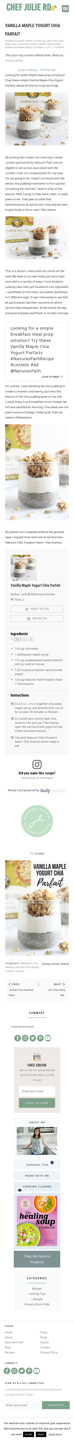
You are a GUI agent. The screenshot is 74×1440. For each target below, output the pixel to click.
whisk (32, 704)
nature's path (23, 967)
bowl (23, 704)
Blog (8, 1347)
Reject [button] (41, 1434)
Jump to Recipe (28, 70)
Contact (45, 1347)
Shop (43, 1337)
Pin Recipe (39, 618)
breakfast (26, 963)
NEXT (58, 984)
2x (24, 639)
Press (43, 1332)
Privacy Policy (49, 1352)
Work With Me (14, 1342)
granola (10, 967)
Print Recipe (48, 70)
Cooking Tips (37, 1294)
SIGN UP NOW (56, 1405)
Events (44, 1342)
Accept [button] (28, 1434)
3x (31, 639)
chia (35, 963)
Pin (32, 853)
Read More (55, 1434)
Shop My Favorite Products (37, 1259)
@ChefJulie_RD (32, 777)
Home (8, 1332)
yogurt (20, 971)
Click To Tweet (50, 377)
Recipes (37, 1288)
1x (17, 639)
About (9, 1337)
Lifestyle (37, 1299)
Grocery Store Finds (37, 1304)
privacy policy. (14, 60)
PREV (16, 984)
